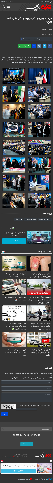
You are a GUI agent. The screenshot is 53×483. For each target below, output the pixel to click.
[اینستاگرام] (31, 435)
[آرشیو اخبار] (17, 435)
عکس (50, 29)
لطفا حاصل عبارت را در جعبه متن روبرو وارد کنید (36, 405)
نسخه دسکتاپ (26, 444)
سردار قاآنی (18, 219)
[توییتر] (28, 435)
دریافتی (44, 29)
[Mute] (32, 242)
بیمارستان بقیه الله (45, 219)
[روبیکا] (24, 435)
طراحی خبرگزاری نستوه (41, 479)
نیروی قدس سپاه (30, 219)
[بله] (35, 435)
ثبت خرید (14, 241)
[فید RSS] (21, 435)
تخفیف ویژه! (18, 471)
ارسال (4, 414)
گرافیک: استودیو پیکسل (23, 479)
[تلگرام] (39, 435)
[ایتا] (13, 435)
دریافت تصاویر (23, 46)
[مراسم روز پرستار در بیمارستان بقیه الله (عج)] (39, 76)
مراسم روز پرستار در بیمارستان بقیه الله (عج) (29, 20)
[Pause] (29, 242)
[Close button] (51, 461)
